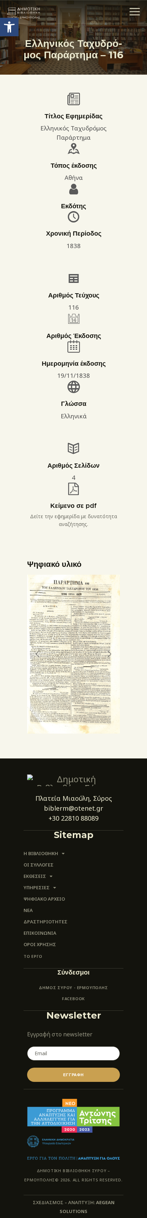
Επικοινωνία (40, 933)
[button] (9, 27)
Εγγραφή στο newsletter (59, 1034)
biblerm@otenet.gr (73, 808)
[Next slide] (108, 653)
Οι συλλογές (39, 865)
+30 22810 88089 (73, 818)
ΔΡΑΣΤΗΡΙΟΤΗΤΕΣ (45, 921)
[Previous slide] (38, 653)
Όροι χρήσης (40, 944)
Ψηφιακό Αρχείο (44, 899)
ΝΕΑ (28, 910)
